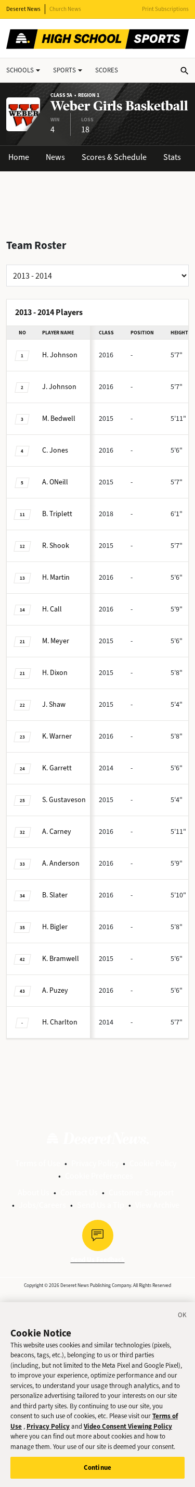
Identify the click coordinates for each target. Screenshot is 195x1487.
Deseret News (23, 9)
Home (18, 157)
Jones (55, 450)
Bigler (55, 927)
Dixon (55, 673)
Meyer (55, 641)
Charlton (59, 1022)
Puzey (55, 990)
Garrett (57, 768)
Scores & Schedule (114, 157)
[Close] (182, 1316)
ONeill (55, 482)
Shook (55, 546)
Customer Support (141, 1192)
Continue (97, 1467)
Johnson (59, 355)
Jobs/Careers (42, 1204)
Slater (55, 895)
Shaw (54, 704)
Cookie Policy (152, 1163)
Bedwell (58, 418)
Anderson (61, 863)
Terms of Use (37, 1163)
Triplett (57, 514)
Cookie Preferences (99, 1175)
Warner (57, 736)
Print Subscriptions (165, 9)
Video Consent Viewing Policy (128, 1426)
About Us (33, 1192)
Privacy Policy (95, 1163)
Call (52, 609)
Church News (65, 9)
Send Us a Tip (100, 1204)
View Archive (157, 1204)
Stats (172, 157)
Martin (56, 577)
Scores (106, 70)
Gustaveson (64, 800)
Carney (56, 831)
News (55, 157)
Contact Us (79, 1192)
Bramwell (60, 959)
